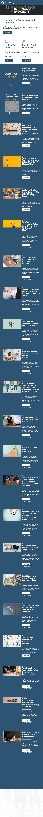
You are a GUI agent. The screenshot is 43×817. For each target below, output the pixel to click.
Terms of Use (8, 805)
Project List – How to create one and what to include (30, 735)
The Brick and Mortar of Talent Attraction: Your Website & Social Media (31, 608)
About (11, 798)
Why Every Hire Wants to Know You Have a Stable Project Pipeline (30, 671)
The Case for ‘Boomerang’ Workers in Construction (31, 323)
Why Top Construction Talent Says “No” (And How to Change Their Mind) (30, 226)
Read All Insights (27, 85)
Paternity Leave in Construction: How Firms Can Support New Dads (29, 354)
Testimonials (18, 801)
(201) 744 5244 (32, 807)
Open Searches (19, 798)
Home (5, 798)
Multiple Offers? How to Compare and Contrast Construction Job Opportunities (30, 515)
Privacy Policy (9, 808)
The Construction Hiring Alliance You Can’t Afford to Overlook (29, 260)
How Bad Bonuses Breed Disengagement (29, 449)
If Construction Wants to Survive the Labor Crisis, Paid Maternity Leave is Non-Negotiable (30, 387)
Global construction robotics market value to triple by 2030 (30, 766)
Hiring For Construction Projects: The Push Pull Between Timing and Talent (30, 703)
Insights (35, 798)
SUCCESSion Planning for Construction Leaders (27, 640)
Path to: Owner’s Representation (29, 70)
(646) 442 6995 (33, 806)
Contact (26, 801)
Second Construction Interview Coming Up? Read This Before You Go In (31, 292)
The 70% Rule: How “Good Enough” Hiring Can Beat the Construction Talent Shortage (30, 481)
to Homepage (8, 32)
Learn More (9, 60)
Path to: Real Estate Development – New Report (30, 97)
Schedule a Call (21, 805)
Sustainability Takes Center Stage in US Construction (30, 419)
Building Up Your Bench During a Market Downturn (29, 579)
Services (28, 798)
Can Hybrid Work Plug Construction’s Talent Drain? (30, 547)
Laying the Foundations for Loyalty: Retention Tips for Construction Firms (30, 129)
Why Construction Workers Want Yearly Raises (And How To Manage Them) (30, 161)
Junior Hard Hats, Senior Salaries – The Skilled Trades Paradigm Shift (30, 193)
